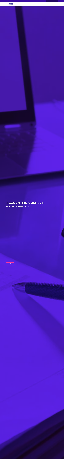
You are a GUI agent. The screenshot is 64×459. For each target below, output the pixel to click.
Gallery (38, 3)
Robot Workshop (45, 3)
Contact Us (51, 3)
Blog (41, 3)
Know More (10, 263)
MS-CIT (35, 3)
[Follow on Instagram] (42, 1)
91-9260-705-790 (21, 0)
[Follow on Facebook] (38, 1)
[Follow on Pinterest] (43, 1)
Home (15, 3)
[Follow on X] (40, 1)
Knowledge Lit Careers (21, 3)
